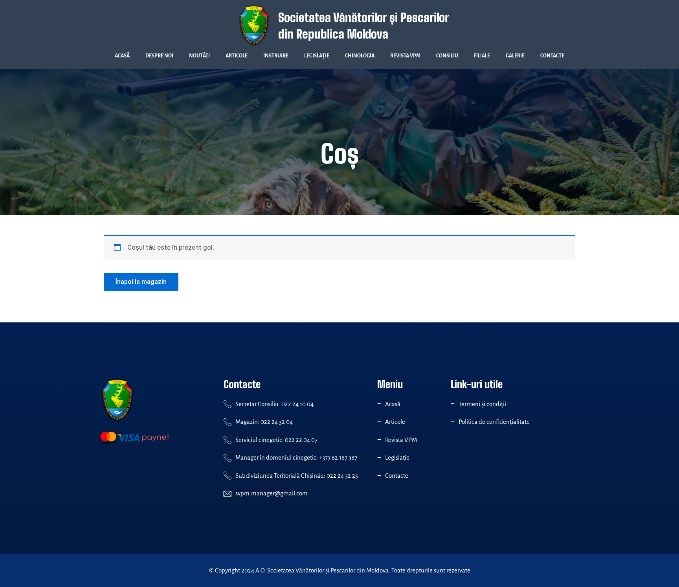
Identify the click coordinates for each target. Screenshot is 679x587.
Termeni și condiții (482, 404)
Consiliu (447, 56)
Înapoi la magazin (141, 281)
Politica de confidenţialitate (494, 421)
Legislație (316, 56)
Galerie (515, 56)
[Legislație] (379, 458)
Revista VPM (405, 56)
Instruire (275, 56)
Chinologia (359, 56)
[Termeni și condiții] (453, 404)
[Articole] (379, 422)
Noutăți (199, 56)
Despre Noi (159, 56)
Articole (237, 56)
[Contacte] (379, 475)
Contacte (552, 56)
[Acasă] (379, 404)
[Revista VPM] (379, 440)
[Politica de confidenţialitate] (453, 422)
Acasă (122, 56)
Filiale (482, 56)
